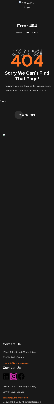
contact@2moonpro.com (16, 363)
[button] (50, 5)
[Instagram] (13, 376)
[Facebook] (21, 376)
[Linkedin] (6, 376)
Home (19, 32)
